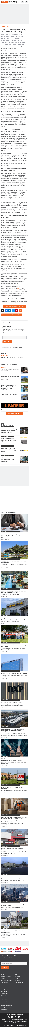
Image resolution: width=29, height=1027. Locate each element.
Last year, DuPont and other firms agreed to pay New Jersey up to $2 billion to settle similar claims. (14, 791)
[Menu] (26, 2)
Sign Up (4, 967)
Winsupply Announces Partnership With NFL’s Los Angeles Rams (10, 377)
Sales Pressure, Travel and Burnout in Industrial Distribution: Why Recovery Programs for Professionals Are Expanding (14, 819)
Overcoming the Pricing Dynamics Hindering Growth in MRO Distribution (9, 430)
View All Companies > (14, 413)
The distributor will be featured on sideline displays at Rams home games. (14, 565)
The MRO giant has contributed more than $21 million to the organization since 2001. (14, 852)
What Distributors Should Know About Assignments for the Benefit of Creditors (12, 759)
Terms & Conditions (8, 1021)
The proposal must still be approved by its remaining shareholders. (14, 676)
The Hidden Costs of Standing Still (10, 369)
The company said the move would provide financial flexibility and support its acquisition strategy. (14, 704)
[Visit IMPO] (25, 948)
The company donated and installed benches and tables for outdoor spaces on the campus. (13, 649)
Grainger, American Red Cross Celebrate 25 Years (12, 849)
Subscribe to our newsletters (14, 306)
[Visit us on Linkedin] (12, 1017)
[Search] (22, 2)
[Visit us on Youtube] (19, 1017)
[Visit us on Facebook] (9, 1017)
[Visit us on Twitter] (16, 1017)
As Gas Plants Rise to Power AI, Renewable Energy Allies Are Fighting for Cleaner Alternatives (12, 730)
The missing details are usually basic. (10, 594)
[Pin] (16, 310)
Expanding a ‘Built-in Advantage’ (12, 357)
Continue (7, 341)
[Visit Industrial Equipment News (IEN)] (18, 948)
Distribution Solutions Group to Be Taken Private (14, 673)
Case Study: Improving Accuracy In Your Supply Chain (9, 450)
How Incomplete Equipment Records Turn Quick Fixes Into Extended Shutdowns (9, 387)
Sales (3, 426)
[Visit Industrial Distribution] (4, 951)
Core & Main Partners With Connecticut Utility (13, 877)
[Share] (6, 310)
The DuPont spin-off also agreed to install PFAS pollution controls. (13, 935)
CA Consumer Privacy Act (21, 1021)
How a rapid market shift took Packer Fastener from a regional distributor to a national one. (14, 620)
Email (2, 960)
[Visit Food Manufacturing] (11, 948)
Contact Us (10, 1019)
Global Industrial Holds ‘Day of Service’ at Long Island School (13, 645)
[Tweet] (13, 310)
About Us (4, 1019)
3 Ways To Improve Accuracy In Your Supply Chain (9, 440)
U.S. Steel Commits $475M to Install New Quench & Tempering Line (14, 904)
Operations (5, 26)
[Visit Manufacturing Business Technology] (18, 951)
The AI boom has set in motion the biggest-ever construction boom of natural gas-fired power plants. (14, 734)
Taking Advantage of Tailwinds (9, 394)
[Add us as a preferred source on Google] (20, 310)
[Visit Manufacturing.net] (11, 951)
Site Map (15, 1023)
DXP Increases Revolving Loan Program (11, 702)
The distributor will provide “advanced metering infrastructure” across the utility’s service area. (12, 879)
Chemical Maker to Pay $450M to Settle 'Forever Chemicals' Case (14, 931)
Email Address (6, 335)
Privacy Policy (23, 1019)
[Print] (2, 310)
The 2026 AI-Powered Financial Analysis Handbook (8, 459)
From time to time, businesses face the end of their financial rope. (13, 762)
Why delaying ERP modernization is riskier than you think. (13, 536)
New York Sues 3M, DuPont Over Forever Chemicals (12, 788)
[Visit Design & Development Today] (4, 948)
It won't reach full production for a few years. (12, 907)
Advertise (16, 1019)
